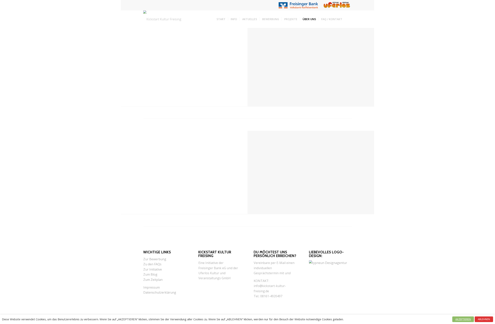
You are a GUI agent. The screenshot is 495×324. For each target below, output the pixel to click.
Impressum (151, 287)
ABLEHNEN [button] (484, 319)
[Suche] (348, 19)
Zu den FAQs (152, 264)
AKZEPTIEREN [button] (463, 319)
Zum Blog (150, 274)
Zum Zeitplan (153, 280)
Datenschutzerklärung (159, 292)
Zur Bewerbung (154, 259)
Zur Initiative (152, 269)
